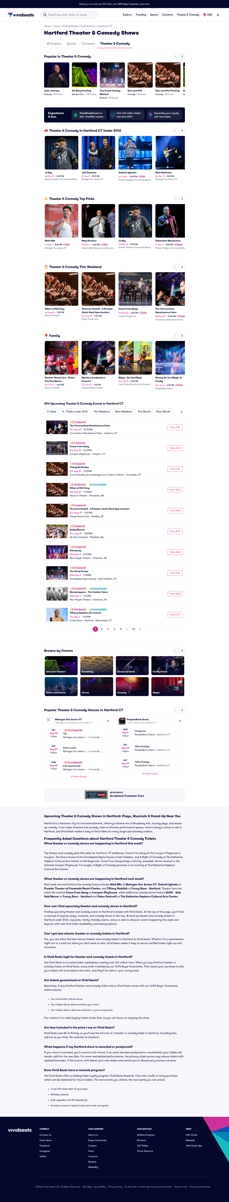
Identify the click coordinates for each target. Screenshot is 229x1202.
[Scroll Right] (182, 56)
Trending (141, 14)
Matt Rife (116, 884)
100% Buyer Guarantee (128, 4)
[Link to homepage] (21, 14)
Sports (154, 14)
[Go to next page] (140, 629)
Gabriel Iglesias (168, 884)
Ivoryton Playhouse (104, 892)
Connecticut (88, 26)
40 (133, 629)
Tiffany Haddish (117, 888)
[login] (218, 15)
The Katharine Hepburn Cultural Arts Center (149, 896)
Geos (56, 26)
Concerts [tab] (88, 43)
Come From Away (77, 892)
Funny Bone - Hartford (145, 888)
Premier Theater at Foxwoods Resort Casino (72, 888)
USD (209, 14)
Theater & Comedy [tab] (115, 43)
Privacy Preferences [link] (200, 1186)
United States (70, 26)
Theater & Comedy (188, 14)
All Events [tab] (54, 43)
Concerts (167, 14)
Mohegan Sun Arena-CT (141, 884)
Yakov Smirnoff (107, 896)
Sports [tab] (71, 43)
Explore (127, 14)
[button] (51, 411)
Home (47, 26)
